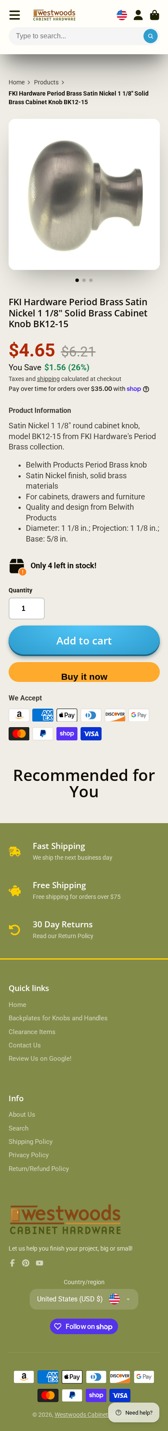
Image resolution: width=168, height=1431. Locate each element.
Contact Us (25, 1045)
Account (138, 15)
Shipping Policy (31, 1142)
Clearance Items (32, 1032)
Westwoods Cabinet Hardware (95, 1414)
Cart (154, 15)
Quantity (20, 590)
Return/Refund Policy (39, 1169)
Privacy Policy (29, 1155)
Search (18, 1128)
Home (17, 82)
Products (46, 82)
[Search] (150, 36)
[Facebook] (12, 1263)
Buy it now (84, 676)
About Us (22, 1114)
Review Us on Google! (40, 1058)
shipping (48, 378)
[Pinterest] (26, 1263)
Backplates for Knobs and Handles (58, 1018)
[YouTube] (40, 1263)
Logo (54, 15)
